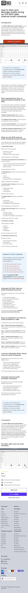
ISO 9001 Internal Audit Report (12, 268)
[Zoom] (26, 466)
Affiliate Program (5, 517)
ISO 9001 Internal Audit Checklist (12, 264)
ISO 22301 (16, 519)
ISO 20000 (16, 517)
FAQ (2, 527)
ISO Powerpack (17, 527)
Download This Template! (14, 41)
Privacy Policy (4, 523)
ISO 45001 (16, 521)
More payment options (14, 497)
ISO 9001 (16, 515)
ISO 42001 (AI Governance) (20, 513)
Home (2, 511)
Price (2, 473)
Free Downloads (17, 529)
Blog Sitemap (4, 519)
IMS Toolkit (16, 525)
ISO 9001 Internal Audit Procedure (13, 270)
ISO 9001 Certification (19, 547)
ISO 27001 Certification (19, 549)
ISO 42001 (3, 535)
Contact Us (3, 515)
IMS (2, 545)
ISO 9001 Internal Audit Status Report (14, 272)
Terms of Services (5, 525)
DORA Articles (17, 545)
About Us (3, 513)
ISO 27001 (16, 511)
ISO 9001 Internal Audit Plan (11, 266)
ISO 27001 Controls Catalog (20, 551)
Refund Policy (4, 521)
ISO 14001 (16, 523)
